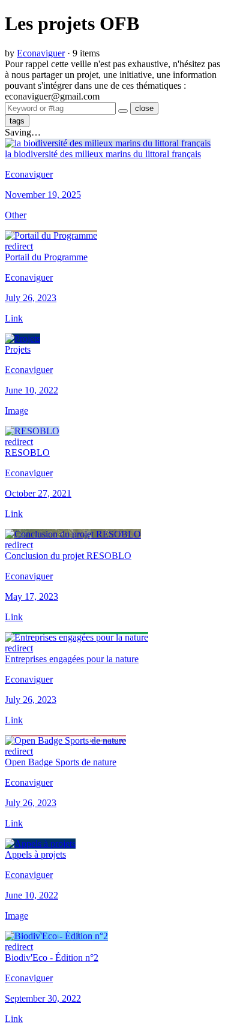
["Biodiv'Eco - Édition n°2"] (56, 936)
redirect (19, 442)
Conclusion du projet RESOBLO (68, 556)
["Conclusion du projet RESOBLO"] (73, 534)
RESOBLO (27, 452)
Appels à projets (35, 854)
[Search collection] (123, 111)
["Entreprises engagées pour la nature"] (76, 637)
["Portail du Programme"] (51, 235)
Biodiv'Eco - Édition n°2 (51, 957)
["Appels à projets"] (40, 843)
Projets (18, 349)
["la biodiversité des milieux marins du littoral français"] (108, 143)
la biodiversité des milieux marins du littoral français (103, 154)
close (144, 108)
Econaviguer (41, 53)
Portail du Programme (46, 257)
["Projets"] (22, 338)
